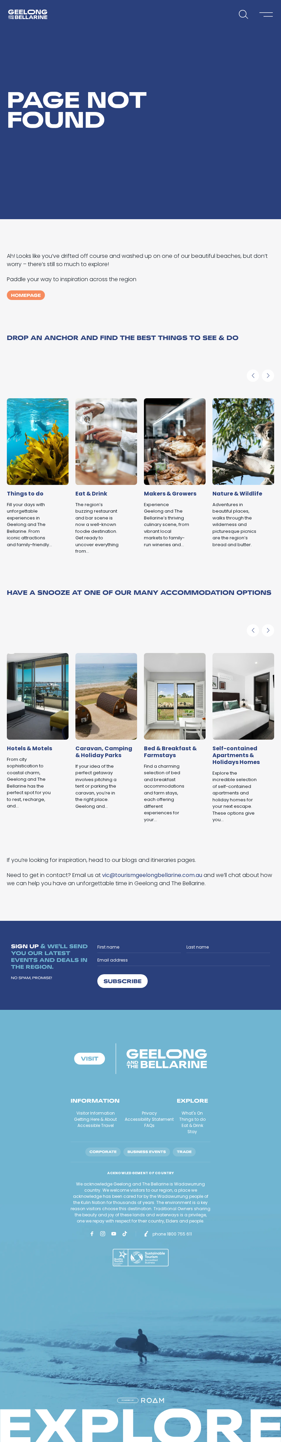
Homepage (26, 295)
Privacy (149, 1113)
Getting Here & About (95, 1119)
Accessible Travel (95, 1125)
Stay (192, 1131)
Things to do (192, 1119)
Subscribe (122, 981)
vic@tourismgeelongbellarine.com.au (152, 875)
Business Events (146, 1152)
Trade (184, 1152)
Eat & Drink (192, 1125)
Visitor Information (95, 1113)
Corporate (103, 1152)
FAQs (149, 1125)
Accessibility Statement (149, 1119)
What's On (192, 1113)
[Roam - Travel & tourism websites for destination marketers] (152, 1400)
